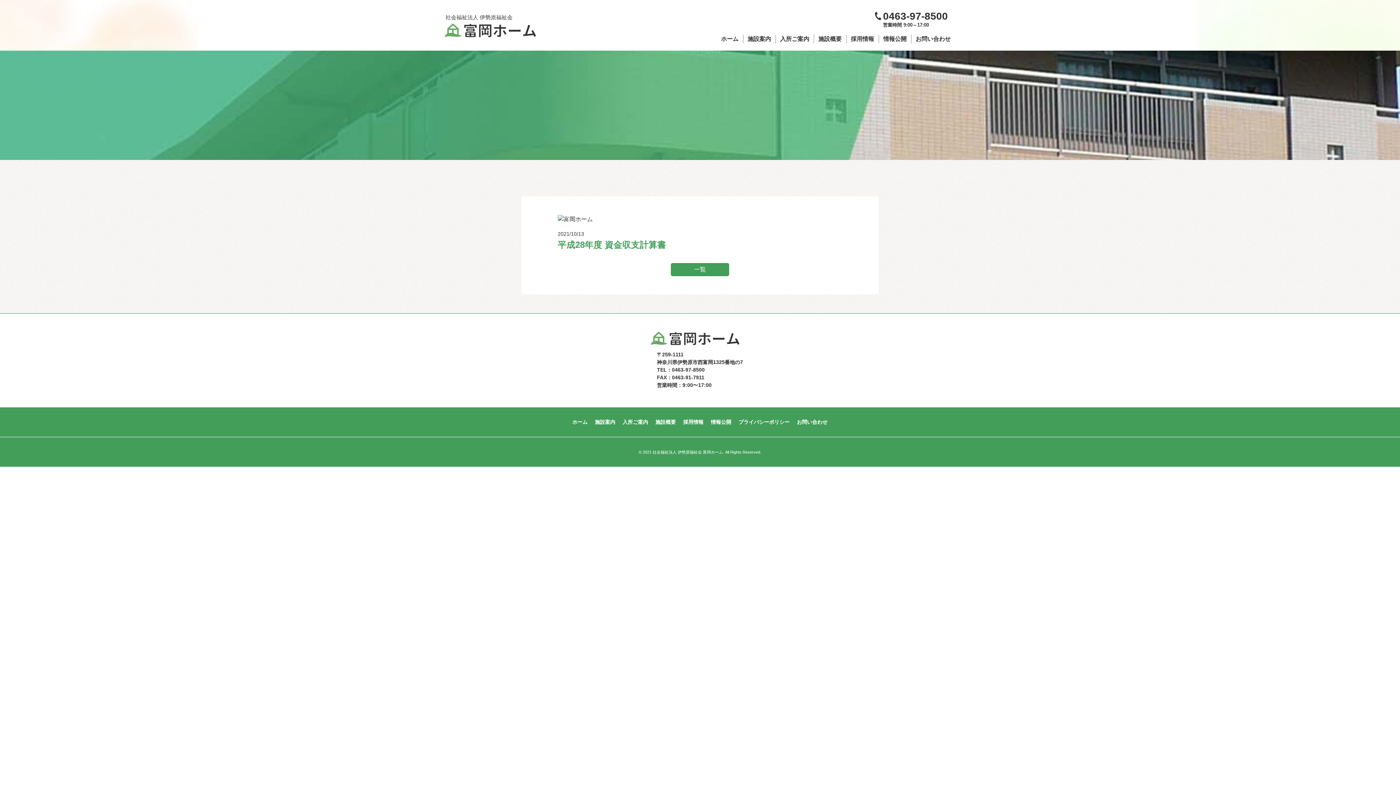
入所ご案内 (794, 39)
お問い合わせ (933, 39)
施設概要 (830, 39)
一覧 (700, 269)
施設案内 (759, 39)
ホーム (730, 39)
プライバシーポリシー (764, 422)
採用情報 (862, 39)
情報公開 (895, 39)
